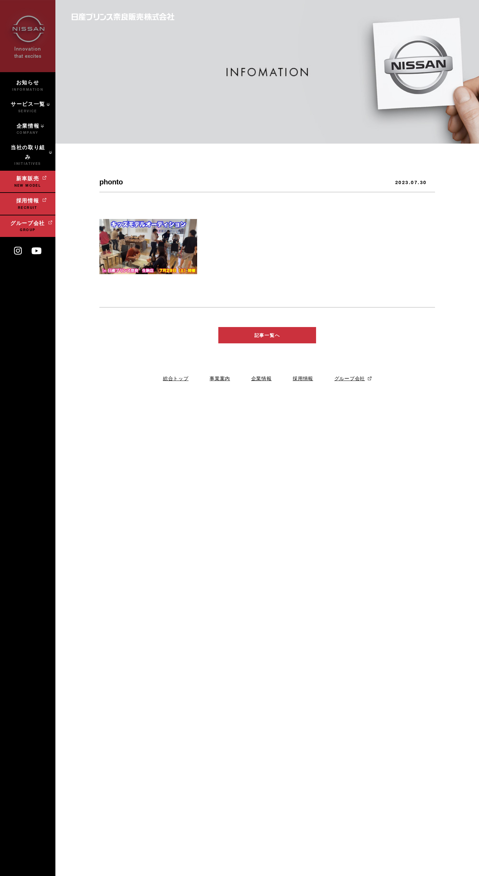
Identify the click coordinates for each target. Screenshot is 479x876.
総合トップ (176, 378)
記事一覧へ (267, 335)
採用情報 (303, 378)
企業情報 (261, 378)
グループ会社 (349, 378)
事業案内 (220, 378)
